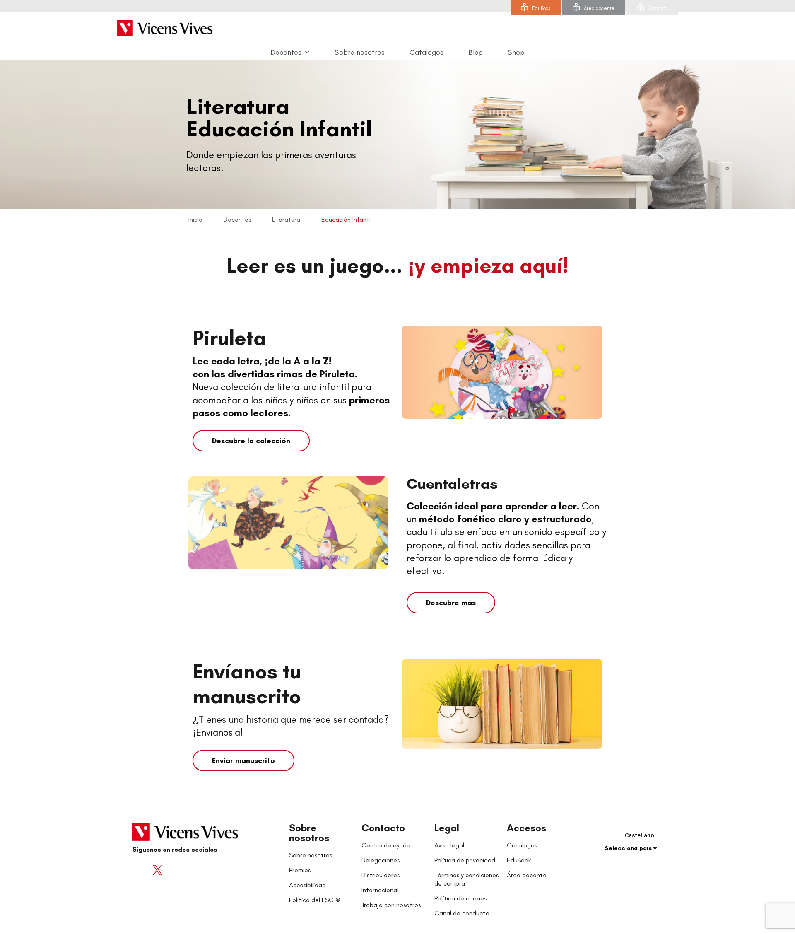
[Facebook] (140, 870)
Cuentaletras (452, 483)
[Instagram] (190, 870)
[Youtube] (174, 870)
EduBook (541, 8)
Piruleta (229, 337)
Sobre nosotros (309, 833)
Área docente (599, 8)
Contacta (657, 8)
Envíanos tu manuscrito (247, 684)
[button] (251, 440)
